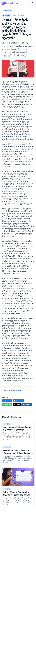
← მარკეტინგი (6, 10)
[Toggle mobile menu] (32, 3)
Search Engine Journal (13, 390)
